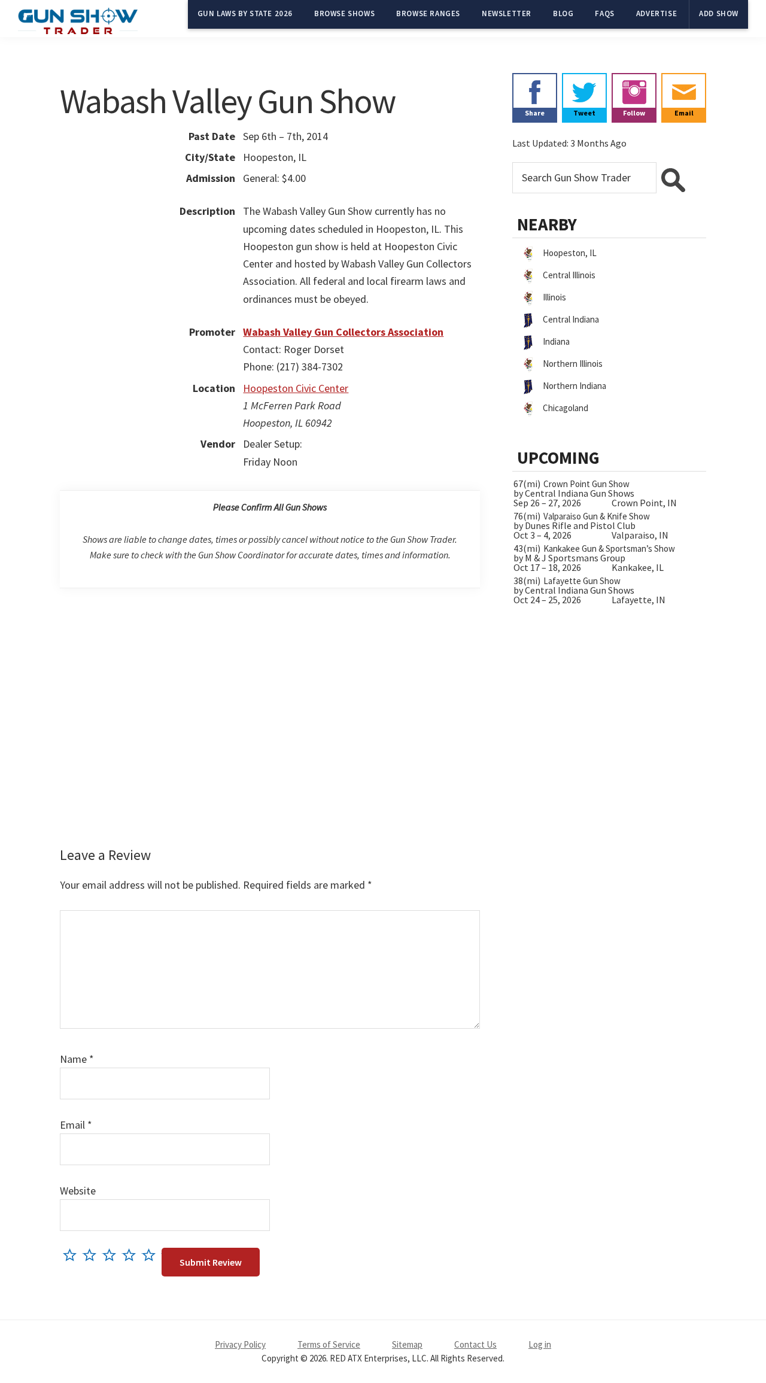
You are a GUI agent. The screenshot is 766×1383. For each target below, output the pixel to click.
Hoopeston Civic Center (295, 388)
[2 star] (92, 1255)
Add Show (718, 13)
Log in (539, 1344)
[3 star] (112, 1255)
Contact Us (475, 1344)
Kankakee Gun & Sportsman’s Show (609, 548)
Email (76, 1125)
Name (77, 1059)
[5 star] (152, 1255)
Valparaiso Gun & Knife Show (596, 516)
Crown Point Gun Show (586, 484)
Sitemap (407, 1344)
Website (78, 1190)
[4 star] (132, 1255)
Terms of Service (328, 1344)
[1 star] (73, 1255)
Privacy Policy (240, 1344)
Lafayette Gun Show (582, 580)
